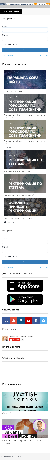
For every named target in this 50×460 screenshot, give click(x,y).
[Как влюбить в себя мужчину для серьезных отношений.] (25, 428)
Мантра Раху (7, 413)
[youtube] (28, 321)
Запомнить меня (10, 44)
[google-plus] (13, 321)
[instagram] (21, 321)
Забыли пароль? (8, 56)
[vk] (6, 321)
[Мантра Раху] (25, 401)
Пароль (5, 35)
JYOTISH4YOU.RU (11, 11)
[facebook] (36, 321)
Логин (4, 26)
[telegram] (43, 321)
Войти (25, 50)
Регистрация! (42, 56)
